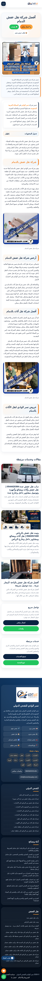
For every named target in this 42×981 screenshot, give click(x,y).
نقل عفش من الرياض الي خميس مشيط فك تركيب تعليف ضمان (21, 937)
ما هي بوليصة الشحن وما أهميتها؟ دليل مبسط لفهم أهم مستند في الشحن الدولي (22, 862)
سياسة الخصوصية (9, 974)
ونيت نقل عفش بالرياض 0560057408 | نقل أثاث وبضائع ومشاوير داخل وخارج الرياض (24, 536)
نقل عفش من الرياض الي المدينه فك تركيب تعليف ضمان (21, 942)
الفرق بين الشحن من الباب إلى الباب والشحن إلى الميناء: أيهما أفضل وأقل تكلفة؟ (22, 893)
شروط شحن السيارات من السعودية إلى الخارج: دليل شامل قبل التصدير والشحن (23, 874)
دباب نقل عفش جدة (33, 918)
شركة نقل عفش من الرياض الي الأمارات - (26, 803)
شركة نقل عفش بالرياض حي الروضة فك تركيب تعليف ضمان (22, 962)
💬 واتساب (14, 27)
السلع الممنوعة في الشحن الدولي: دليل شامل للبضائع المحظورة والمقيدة (23, 887)
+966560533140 (31, 771)
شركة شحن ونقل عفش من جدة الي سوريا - (25, 799)
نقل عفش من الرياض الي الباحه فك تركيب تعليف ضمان (22, 950)
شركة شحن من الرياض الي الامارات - (27, 811)
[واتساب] (3, 976)
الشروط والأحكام (24, 977)
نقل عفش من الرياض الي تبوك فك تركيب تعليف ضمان (22, 932)
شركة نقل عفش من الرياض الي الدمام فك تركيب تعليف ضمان (22, 955)
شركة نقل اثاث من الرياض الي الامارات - (26, 815)
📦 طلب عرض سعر (21, 33)
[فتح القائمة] (3, 4)
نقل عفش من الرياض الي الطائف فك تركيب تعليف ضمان (21, 946)
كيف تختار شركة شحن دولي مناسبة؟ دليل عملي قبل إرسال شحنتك (23, 868)
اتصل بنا (13, 977)
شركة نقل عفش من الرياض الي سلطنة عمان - (24, 831)
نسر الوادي (25, 105)
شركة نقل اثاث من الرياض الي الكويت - (27, 823)
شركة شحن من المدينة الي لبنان (29, 795)
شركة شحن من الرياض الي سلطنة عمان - (26, 827)
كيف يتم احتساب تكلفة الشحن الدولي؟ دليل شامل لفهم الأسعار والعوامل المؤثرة (22, 881)
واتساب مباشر (17, 771)
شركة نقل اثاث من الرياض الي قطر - (27, 819)
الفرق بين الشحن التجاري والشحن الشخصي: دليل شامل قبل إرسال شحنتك (22, 855)
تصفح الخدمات (21, 656)
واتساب (21, 628)
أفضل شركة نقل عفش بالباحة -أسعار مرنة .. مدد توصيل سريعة (22, 927)
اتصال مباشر (21, 623)
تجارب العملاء (6, 958)
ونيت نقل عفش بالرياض (31, 922)
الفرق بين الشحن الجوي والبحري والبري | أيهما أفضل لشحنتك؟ (23, 899)
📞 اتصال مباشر (26, 27)
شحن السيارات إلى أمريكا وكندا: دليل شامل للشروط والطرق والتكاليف (23, 849)
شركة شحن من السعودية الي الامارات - (27, 807)
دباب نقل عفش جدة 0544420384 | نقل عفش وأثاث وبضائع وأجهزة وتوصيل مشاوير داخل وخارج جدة (22, 489)
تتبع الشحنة (21, 662)
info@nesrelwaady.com (28, 777)
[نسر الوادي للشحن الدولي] (33, 3)
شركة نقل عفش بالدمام (24, 162)
